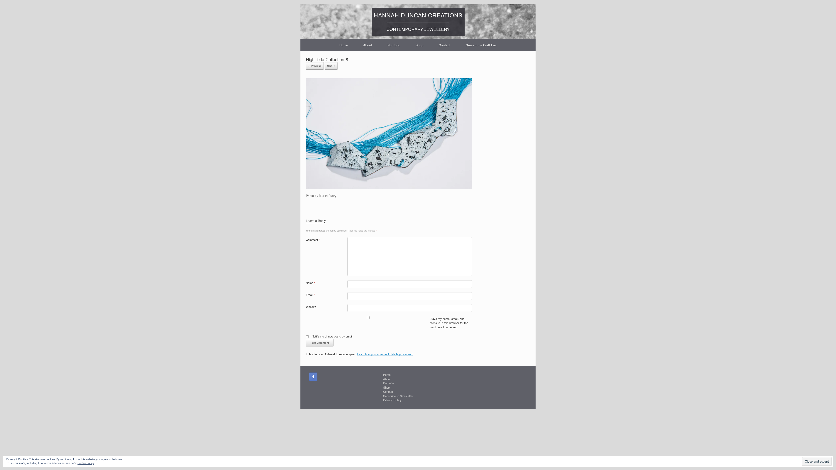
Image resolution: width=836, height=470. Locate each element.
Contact (444, 45)
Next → (331, 65)
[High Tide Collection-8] (389, 187)
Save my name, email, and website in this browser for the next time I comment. (449, 323)
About (367, 45)
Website (311, 307)
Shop (419, 45)
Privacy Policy (392, 400)
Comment (313, 240)
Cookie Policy (86, 463)
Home (343, 45)
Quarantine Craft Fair (481, 45)
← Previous (314, 65)
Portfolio (394, 45)
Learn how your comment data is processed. (385, 354)
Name (310, 283)
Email (310, 295)
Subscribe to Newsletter (398, 396)
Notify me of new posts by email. (332, 336)
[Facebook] (313, 377)
